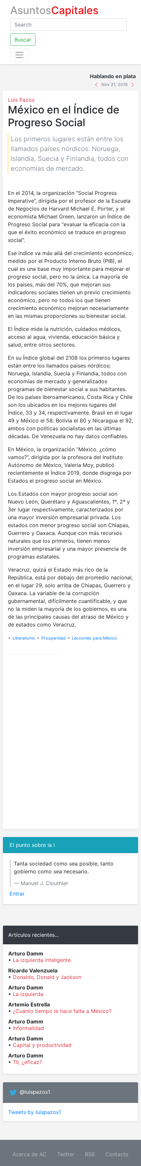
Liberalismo (23, 638)
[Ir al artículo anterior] (97, 84)
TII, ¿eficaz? (27, 1062)
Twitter (65, 1154)
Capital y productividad (42, 1045)
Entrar (17, 893)
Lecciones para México (94, 638)
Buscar (22, 39)
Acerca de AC (29, 1154)
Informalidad (28, 1028)
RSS (90, 1154)
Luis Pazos (21, 99)
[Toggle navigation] (19, 54)
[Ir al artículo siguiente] (132, 84)
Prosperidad (53, 638)
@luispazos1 (35, 1092)
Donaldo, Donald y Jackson (47, 977)
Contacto (117, 1154)
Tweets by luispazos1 (34, 1112)
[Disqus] (70, 742)
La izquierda (28, 994)
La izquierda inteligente (42, 960)
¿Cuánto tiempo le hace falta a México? (62, 1011)
